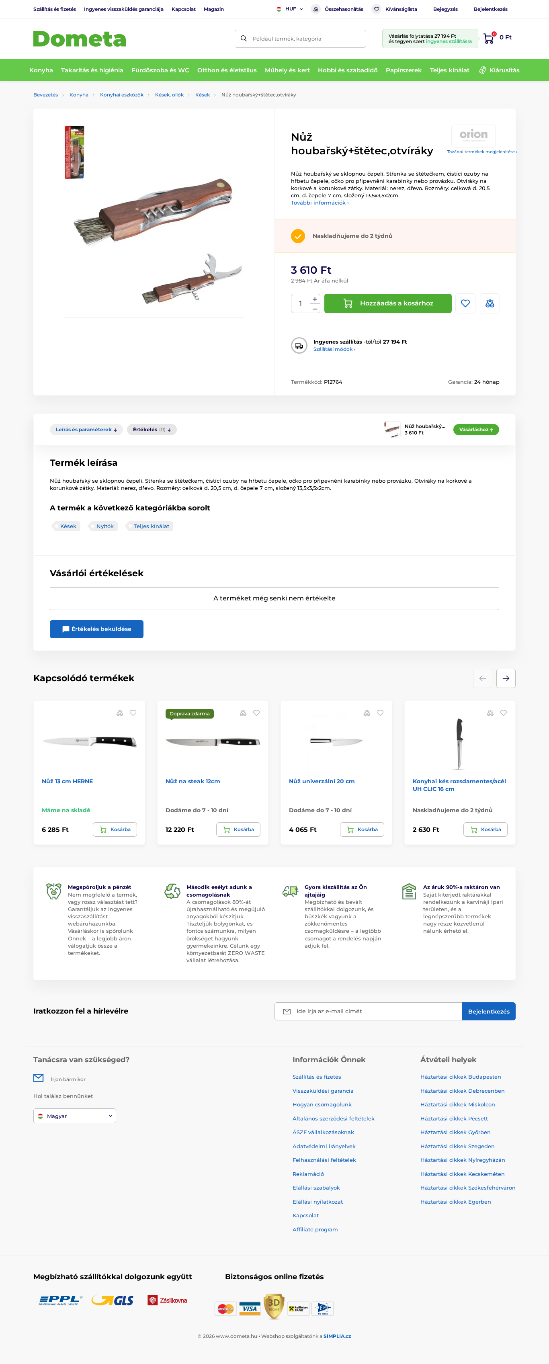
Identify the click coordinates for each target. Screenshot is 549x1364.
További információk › (320, 202)
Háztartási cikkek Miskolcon (457, 1104)
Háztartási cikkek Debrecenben (462, 1091)
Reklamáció (308, 1174)
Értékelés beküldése (100, 629)
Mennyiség (300, 303)
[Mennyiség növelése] (315, 299)
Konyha (79, 95)
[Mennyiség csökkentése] (315, 308)
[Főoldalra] (79, 39)
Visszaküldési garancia (323, 1091)
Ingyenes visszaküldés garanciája (124, 9)
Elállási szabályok (316, 1187)
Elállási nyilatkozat (318, 1201)
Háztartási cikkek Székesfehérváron (468, 1187)
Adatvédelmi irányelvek (324, 1146)
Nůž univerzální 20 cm (322, 781)
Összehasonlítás (344, 9)
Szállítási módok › (334, 349)
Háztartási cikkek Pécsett (454, 1118)
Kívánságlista (401, 9)
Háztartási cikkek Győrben (455, 1132)
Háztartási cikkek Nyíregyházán (462, 1160)
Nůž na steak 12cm (193, 781)
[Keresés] (244, 39)
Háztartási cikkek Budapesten (460, 1076)
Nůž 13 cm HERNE (67, 781)
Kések (202, 95)
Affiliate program (315, 1229)
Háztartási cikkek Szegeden (457, 1146)
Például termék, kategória (287, 38)
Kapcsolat (184, 9)
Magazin (214, 9)
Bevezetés (45, 95)
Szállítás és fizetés (54, 9)
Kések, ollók (169, 95)
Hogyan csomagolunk (322, 1104)
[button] (506, 678)
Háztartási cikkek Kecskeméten (462, 1174)
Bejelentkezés (491, 9)
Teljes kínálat (151, 526)
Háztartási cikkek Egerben (455, 1201)
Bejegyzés (445, 9)
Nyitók (105, 526)
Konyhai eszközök (121, 95)
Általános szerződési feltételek (334, 1118)
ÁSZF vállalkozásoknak (323, 1132)
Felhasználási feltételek (324, 1160)
